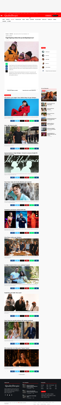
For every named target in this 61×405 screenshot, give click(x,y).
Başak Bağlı (47, 59)
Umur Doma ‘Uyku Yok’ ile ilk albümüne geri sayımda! (17, 182)
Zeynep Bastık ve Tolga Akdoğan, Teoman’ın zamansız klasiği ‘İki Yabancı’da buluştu (20, 153)
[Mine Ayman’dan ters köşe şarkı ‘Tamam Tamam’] (21, 358)
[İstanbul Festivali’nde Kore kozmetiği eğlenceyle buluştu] (44, 119)
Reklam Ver (49, 15)
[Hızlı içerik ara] (59, 15)
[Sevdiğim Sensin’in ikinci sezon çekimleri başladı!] (21, 274)
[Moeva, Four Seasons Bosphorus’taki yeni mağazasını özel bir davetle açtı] (24, 386)
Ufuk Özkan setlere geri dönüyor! (12, 237)
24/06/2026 (29, 388)
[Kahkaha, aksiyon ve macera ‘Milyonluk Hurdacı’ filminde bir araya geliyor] (44, 124)
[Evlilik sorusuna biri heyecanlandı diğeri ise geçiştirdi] (49, 95)
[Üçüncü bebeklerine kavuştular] (44, 109)
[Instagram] (12, 395)
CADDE (52, 388)
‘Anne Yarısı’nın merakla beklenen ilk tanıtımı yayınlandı (18, 320)
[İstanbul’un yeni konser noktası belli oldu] (21, 219)
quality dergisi (43, 395)
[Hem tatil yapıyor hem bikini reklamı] (44, 104)
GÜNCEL (44, 388)
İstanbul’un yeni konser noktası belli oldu (14, 209)
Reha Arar (47, 63)
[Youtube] (9, 395)
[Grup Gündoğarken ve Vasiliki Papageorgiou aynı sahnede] (44, 134)
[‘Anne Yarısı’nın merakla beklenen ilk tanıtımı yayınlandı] (21, 330)
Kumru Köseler (48, 67)
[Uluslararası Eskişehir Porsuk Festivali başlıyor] (44, 129)
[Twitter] (55, 13)
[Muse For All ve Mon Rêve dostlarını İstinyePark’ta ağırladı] (24, 391)
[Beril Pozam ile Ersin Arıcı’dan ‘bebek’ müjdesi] (44, 114)
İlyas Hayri (47, 55)
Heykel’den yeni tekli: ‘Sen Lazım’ (13, 292)
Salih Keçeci (47, 51)
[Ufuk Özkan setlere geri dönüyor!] (21, 247)
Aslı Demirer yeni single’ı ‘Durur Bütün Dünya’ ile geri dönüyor (20, 97)
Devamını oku (9, 392)
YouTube (55, 15)
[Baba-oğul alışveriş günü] (21, 135)
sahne (54, 395)
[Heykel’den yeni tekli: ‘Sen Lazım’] (21, 302)
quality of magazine (49, 395)
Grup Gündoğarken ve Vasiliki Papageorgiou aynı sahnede (51, 134)
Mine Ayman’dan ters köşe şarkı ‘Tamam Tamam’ (16, 348)
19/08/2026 (50, 120)
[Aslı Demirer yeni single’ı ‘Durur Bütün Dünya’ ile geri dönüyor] (21, 107)
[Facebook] (54, 13)
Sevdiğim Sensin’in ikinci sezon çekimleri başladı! (17, 265)
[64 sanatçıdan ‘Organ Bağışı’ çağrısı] (24, 396)
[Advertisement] (30, 6)
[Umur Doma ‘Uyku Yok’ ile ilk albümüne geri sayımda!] (21, 191)
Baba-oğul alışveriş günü (10, 125)
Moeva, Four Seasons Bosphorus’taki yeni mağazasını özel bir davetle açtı (32, 386)
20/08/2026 (50, 105)
